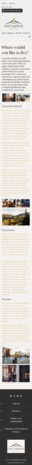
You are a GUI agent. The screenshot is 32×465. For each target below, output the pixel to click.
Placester (21, 463)
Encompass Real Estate (16, 33)
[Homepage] (14, 23)
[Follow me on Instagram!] (14, 396)
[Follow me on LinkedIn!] (17, 396)
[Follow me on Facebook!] (11, 396)
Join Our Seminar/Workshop (13, 10)
